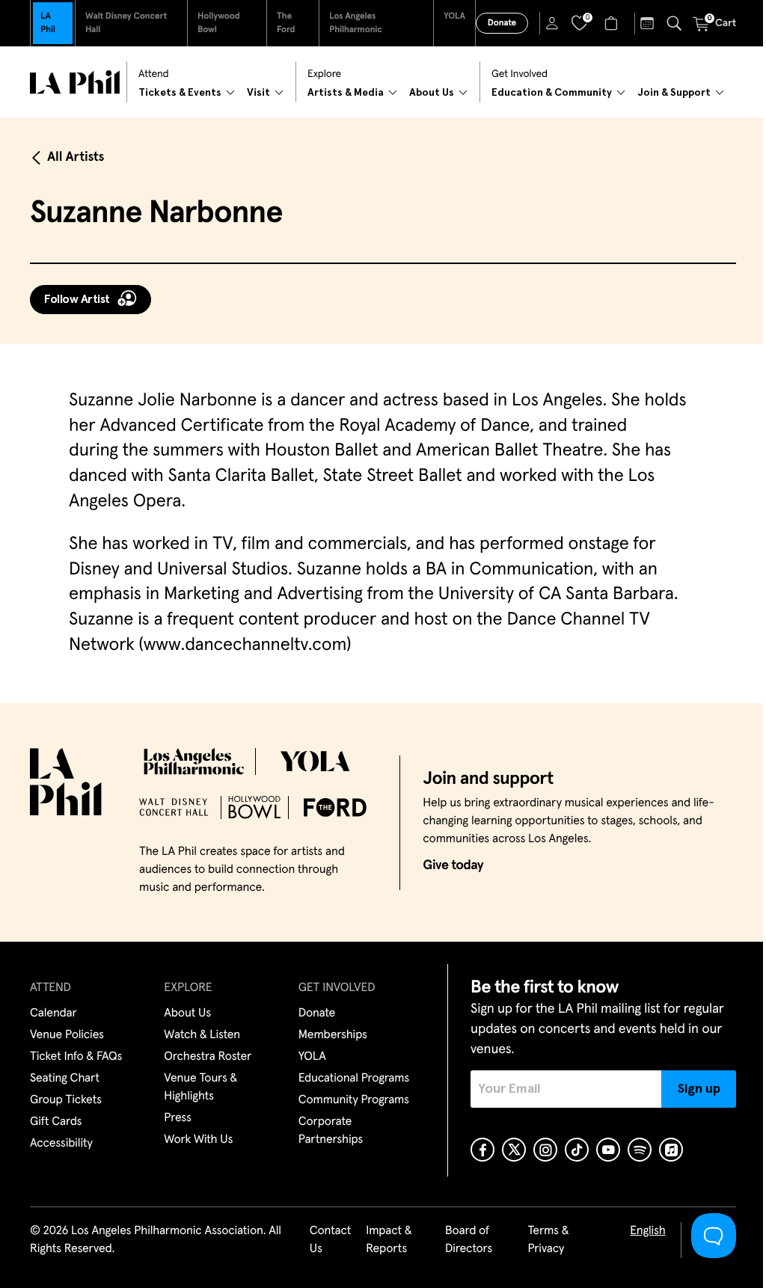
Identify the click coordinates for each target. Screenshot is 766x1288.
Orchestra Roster (207, 1057)
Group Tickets (66, 1100)
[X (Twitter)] (514, 1150)
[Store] (613, 23)
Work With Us (198, 1140)
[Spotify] (640, 1150)
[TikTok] (577, 1150)
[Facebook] (482, 1150)
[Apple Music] (671, 1150)
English (647, 1231)
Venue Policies (67, 1035)
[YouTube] (608, 1150)
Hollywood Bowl (218, 23)
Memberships (332, 1035)
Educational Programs (353, 1079)
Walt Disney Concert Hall (126, 23)
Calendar (53, 1013)
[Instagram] (545, 1150)
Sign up (699, 1089)
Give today (453, 865)
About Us (187, 1013)
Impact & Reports (388, 1240)
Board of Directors (468, 1240)
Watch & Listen (202, 1035)
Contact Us (331, 1240)
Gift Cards (56, 1122)
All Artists (75, 157)
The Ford (286, 23)
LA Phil (47, 23)
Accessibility (61, 1144)
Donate (502, 23)
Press (177, 1118)
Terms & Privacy (548, 1240)
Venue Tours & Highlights (200, 1088)
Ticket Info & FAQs (76, 1057)
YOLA (454, 16)
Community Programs (353, 1100)
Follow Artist (77, 299)
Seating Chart (64, 1079)
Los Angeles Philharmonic (355, 23)
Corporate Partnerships (330, 1131)
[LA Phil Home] (75, 82)
